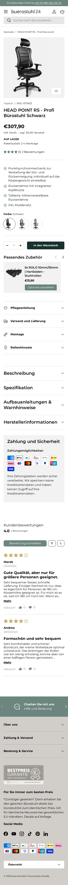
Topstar (8, 103)
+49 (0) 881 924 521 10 (47, 3)
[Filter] (52, 543)
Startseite (9, 32)
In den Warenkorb (46, 245)
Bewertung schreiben (25, 543)
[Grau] (23, 224)
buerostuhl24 (19, 876)
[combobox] (34, 20)
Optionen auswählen (41, 287)
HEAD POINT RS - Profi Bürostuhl (35, 32)
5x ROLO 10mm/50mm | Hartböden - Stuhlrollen (41, 271)
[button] (62, 12)
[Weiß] (37, 224)
